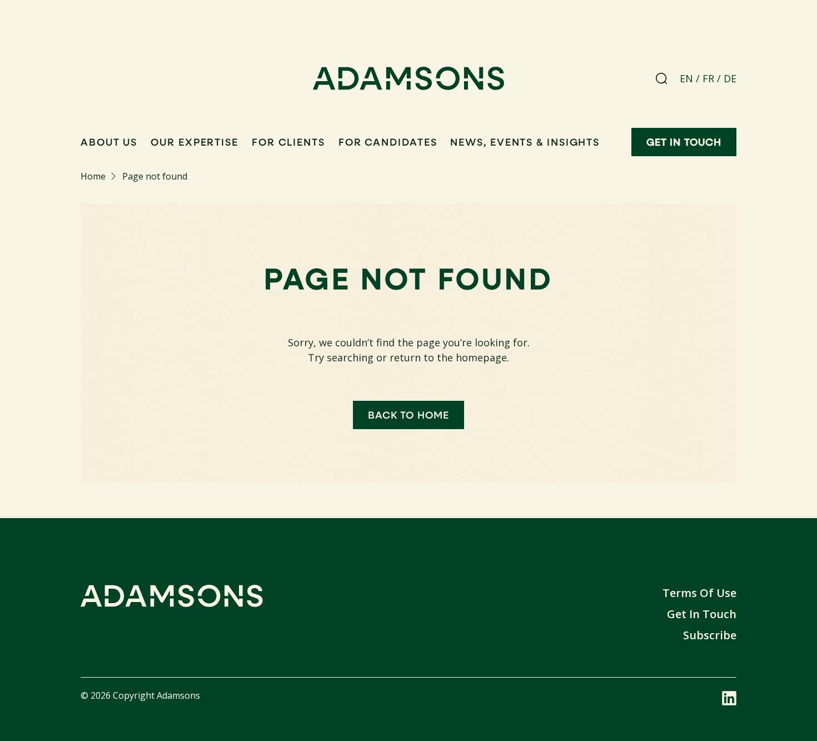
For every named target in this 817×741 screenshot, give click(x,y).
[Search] (661, 78)
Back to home (408, 414)
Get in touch (683, 141)
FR (708, 78)
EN (686, 78)
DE (730, 78)
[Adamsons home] (409, 81)
